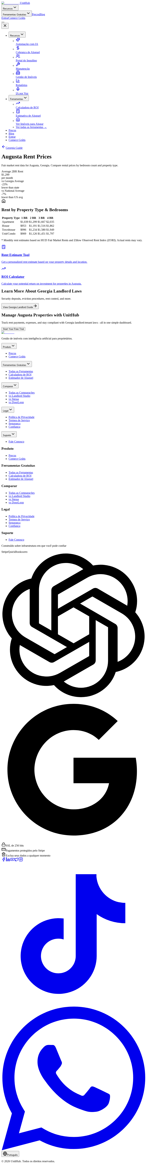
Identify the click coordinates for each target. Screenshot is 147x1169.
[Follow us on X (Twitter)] (16, 860)
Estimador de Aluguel (21, 377)
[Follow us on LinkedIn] (8, 860)
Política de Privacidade (21, 417)
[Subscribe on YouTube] (12, 860)
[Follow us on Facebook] (3, 860)
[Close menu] (5, 26)
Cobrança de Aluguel (28, 52)
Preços (35, 14)
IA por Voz (22, 93)
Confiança (14, 426)
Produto (7, 347)
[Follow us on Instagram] (21, 860)
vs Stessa (14, 399)
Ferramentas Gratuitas (14, 14)
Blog (42, 14)
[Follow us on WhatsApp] (73, 1149)
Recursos (8, 8)
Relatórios (21, 85)
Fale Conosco (16, 441)
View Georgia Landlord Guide (18, 307)
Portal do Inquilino (26, 60)
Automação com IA (27, 44)
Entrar (4, 17)
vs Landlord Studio (19, 395)
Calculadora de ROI (27, 107)
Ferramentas (16, 99)
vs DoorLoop (16, 402)
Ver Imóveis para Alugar (29, 123)
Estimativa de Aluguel (28, 115)
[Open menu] (2, 22)
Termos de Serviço (19, 420)
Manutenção (23, 68)
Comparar (8, 386)
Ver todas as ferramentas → (31, 127)
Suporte (7, 435)
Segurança (14, 423)
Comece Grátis (16, 17)
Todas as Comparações (22, 392)
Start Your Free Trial (13, 329)
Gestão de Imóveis (26, 76)
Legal (5, 410)
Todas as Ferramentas (21, 371)
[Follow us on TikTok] (73, 1004)
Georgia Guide (14, 147)
